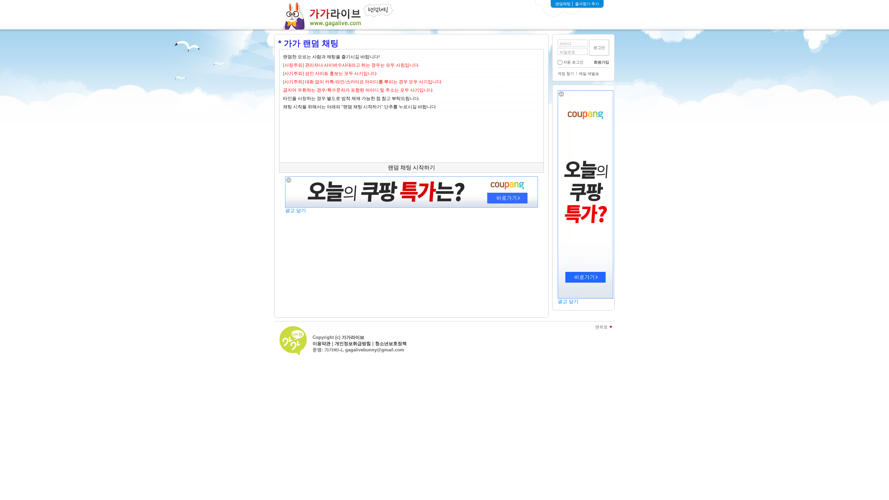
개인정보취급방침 (353, 343)
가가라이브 (353, 337)
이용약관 (322, 343)
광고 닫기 (568, 301)
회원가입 (601, 62)
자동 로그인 (573, 62)
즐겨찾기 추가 (587, 4)
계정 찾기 (566, 74)
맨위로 (601, 327)
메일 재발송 (589, 74)
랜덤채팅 (563, 4)
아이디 (565, 44)
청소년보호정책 (391, 343)
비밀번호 (567, 52)
